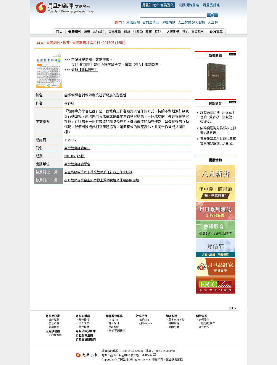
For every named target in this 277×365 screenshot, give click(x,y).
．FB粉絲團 (143, 319)
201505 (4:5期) (114, 43)
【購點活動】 (88, 70)
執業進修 (54, 327)
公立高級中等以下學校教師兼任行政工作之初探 (98, 172)
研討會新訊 (55, 335)
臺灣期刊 (53, 43)
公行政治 (99, 31)
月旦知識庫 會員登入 (158, 5)
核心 (185, 31)
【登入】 (138, 65)
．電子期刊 (112, 323)
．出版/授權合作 (205, 323)
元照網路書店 (189, 5)
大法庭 (213, 22)
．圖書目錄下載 (175, 319)
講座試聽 (54, 319)
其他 (158, 31)
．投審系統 (112, 327)
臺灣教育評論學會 (77, 164)
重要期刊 (197, 31)
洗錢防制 (169, 22)
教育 (148, 31)
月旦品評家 (211, 5)
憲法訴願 (133, 22)
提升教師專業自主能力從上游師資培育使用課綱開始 (101, 180)
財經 (127, 31)
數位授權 (84, 319)
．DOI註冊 (112, 319)
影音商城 (54, 323)
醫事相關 (114, 31)
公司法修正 (150, 22)
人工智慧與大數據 (191, 22)
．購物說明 (172, 323)
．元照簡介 (202, 319)
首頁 (59, 31)
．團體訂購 (172, 327)
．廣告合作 (202, 327)
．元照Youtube (144, 323)
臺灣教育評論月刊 (86, 43)
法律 (87, 31)
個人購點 (84, 323)
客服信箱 (147, 355)
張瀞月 (69, 103)
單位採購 (84, 327)
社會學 (138, 31)
